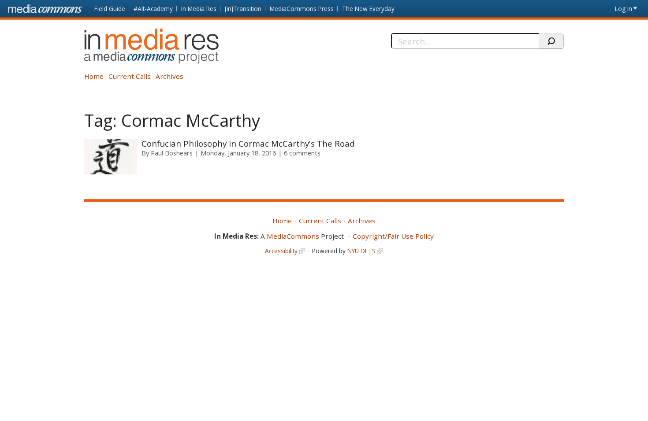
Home (94, 76)
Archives (169, 76)
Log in (623, 8)
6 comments (302, 152)
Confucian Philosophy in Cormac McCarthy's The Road (248, 143)
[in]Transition (243, 8)
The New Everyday (368, 8)
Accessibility (281, 251)
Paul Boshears (172, 152)
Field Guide (109, 8)
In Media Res (198, 8)
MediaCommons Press (302, 8)
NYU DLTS (361, 251)
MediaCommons (293, 236)
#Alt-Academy (153, 8)
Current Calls (129, 76)
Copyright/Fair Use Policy (393, 236)
